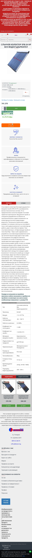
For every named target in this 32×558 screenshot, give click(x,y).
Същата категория (23, 376)
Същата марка (9, 376)
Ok (30, 551)
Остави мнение (5, 501)
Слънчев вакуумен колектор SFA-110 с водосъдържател (23, 397)
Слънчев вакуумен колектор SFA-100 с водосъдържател (8, 397)
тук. (24, 556)
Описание (9, 203)
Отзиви (23, 203)
